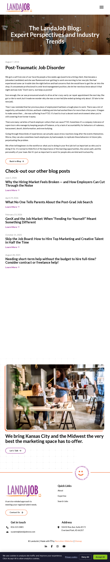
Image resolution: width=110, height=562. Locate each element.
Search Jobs (63, 501)
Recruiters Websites (64, 541)
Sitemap (78, 541)
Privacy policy (71, 557)
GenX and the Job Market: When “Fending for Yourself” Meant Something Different (50, 220)
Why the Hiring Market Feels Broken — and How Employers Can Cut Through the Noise (55, 183)
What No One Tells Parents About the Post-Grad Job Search (49, 202)
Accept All (100, 557)
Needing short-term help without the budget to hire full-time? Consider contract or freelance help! (50, 260)
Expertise (62, 496)
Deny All (85, 557)
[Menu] (101, 7)
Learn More (11, 190)
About (60, 490)
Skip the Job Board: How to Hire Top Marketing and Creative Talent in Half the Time (54, 240)
